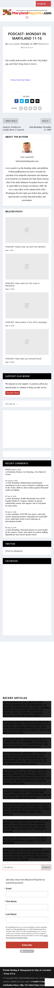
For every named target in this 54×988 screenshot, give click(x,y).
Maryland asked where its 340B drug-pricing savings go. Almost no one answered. (25, 840)
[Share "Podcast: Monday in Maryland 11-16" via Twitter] (21, 101)
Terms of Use (9, 973)
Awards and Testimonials (13, 661)
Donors (6, 674)
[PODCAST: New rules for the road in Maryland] (27, 267)
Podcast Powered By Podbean (20, 80)
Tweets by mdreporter (14, 551)
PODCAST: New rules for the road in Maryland (22, 284)
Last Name (11, 914)
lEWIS (8, 469)
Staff (5, 655)
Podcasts (42, 43)
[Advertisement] (27, 429)
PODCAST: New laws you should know (23, 358)
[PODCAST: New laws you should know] (27, 342)
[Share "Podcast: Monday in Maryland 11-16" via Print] (37, 101)
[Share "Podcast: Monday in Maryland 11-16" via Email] (32, 101)
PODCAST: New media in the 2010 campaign (26, 322)
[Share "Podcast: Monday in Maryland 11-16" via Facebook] (16, 101)
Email (8, 888)
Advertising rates (10, 680)
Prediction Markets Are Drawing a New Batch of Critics (25, 473)
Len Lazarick (14, 43)
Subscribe (27, 944)
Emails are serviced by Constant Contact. (27, 936)
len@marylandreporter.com (27, 161)
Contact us (7, 693)
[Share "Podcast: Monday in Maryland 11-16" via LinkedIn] (27, 101)
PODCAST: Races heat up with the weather (25, 246)
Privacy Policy (9, 686)
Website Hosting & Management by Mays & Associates (27, 969)
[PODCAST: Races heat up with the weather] (27, 230)
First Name (11, 901)
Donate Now (12, 392)
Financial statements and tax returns (17, 668)
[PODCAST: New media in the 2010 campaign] (27, 305)
